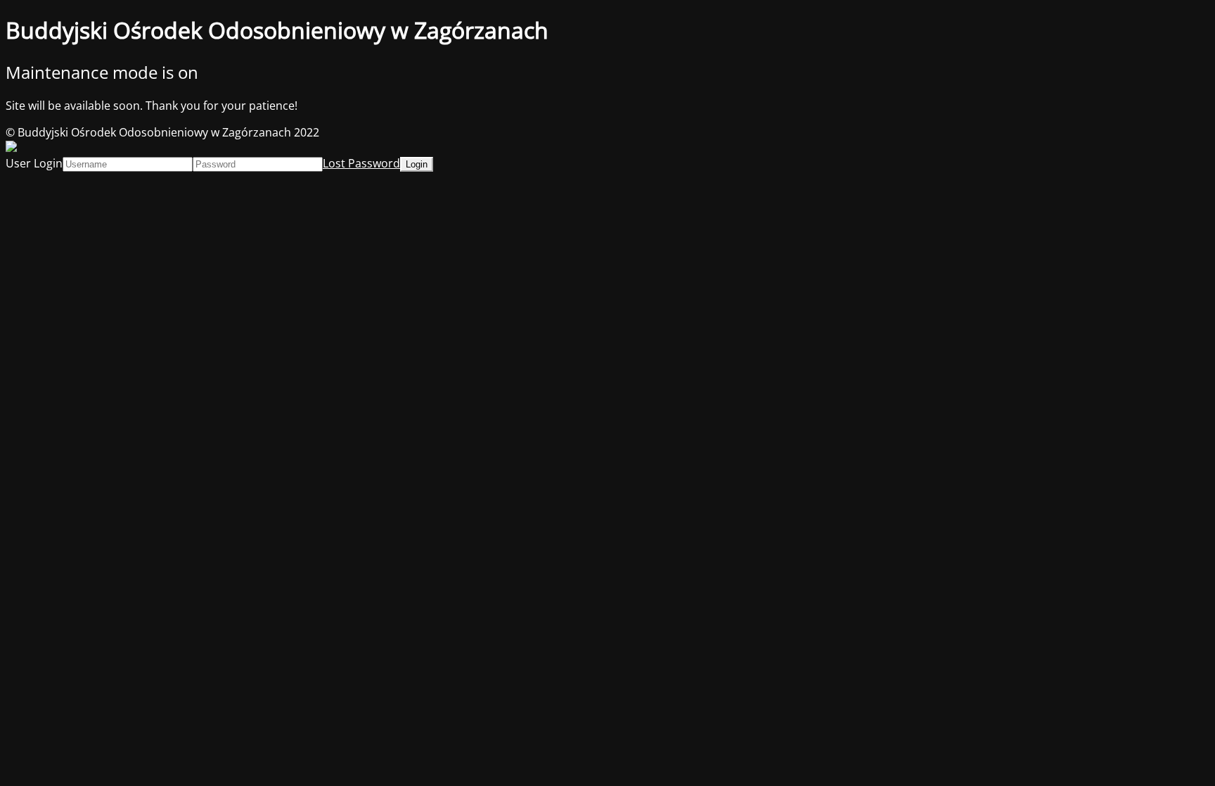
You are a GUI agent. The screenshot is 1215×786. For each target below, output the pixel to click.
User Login (34, 163)
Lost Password (361, 163)
